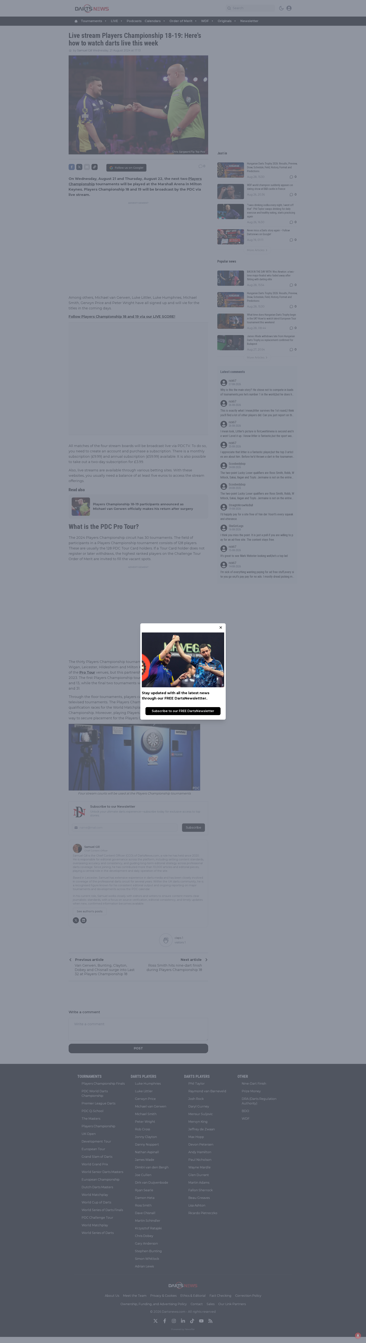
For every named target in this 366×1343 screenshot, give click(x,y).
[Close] (221, 627)
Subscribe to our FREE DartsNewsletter (183, 711)
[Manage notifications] (358, 1336)
